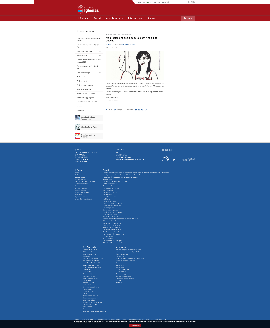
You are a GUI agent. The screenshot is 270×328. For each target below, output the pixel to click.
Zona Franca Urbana (89, 300)
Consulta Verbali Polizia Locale (112, 203)
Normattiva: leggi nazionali (86, 93)
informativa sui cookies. (187, 321)
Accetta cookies (135, 326)
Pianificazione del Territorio (91, 260)
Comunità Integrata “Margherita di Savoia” (88, 39)
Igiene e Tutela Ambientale (90, 278)
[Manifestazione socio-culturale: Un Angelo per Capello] (135, 65)
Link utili (79, 106)
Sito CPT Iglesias (108, 238)
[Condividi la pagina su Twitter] (139, 110)
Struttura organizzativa (82, 192)
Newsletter (80, 110)
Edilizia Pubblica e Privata (91, 265)
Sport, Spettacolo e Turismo (91, 287)
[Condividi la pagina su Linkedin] (142, 110)
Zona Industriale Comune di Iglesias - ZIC (95, 311)
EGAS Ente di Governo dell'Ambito (113, 243)
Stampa (119, 110)
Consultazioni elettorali (89, 298)
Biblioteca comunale (89, 276)
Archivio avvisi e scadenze (85, 85)
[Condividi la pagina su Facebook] (136, 110)
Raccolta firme (82, 55)
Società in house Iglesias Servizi (92, 302)
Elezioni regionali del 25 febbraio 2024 (88, 67)
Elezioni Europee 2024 (84, 51)
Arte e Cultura (111, 48)
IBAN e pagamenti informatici (112, 227)
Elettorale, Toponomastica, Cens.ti (93, 258)
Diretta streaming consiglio (111, 210)
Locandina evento (112, 101)
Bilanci (77, 172)
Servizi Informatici (88, 307)
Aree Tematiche (114, 18)
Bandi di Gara (79, 194)
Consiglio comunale (80, 179)
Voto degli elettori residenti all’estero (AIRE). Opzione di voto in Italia (122, 175)
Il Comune (83, 18)
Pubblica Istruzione (88, 282)
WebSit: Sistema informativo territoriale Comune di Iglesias (120, 219)
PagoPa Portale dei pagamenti (112, 225)
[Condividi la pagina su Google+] (146, 110)
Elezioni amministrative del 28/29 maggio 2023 (88, 61)
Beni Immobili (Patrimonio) (90, 274)
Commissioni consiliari (81, 183)
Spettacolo (86, 309)
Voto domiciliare (107, 179)
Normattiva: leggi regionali (85, 98)
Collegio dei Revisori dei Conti (83, 199)
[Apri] (100, 45)
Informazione (135, 18)
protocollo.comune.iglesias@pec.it (132, 159)
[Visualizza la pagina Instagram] (191, 2)
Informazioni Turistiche (89, 291)
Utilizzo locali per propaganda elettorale (115, 181)
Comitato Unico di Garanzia (88, 136)
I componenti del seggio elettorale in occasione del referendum (121, 177)
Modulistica (106, 199)
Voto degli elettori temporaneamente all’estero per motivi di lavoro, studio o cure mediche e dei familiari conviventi (136, 172)
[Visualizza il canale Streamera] (194, 2)
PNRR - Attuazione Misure (90, 252)
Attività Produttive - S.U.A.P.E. (91, 263)
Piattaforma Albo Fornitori (110, 216)
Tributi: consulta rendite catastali (113, 221)
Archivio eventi (82, 81)
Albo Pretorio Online (89, 127)
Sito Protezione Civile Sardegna (112, 240)
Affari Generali (87, 285)
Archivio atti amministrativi (111, 188)
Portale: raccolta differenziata (112, 232)
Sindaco (77, 175)
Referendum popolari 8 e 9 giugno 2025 (88, 46)
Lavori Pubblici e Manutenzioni (92, 267)
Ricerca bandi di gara (109, 201)
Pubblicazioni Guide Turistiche (87, 102)
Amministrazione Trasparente (88, 118)
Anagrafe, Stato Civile (89, 254)
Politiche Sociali (87, 269)
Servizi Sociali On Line (109, 197)
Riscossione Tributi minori (90, 296)
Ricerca (152, 18)
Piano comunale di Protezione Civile (113, 234)
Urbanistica (86, 256)
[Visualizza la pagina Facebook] (189, 2)
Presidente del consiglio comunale (85, 181)
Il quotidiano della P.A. (84, 89)
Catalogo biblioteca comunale (112, 205)
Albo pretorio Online (109, 186)
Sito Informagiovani (109, 236)
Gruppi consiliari (80, 186)
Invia (110, 110)
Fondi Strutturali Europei (90, 249)
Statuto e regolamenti (81, 190)
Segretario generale (81, 188)
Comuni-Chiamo (108, 190)
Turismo (188, 18)
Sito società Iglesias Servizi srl (112, 230)
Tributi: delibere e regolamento (112, 223)
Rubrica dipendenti (108, 208)
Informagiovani (87, 289)
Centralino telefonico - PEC (110, 183)
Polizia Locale (87, 280)
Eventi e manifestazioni (124, 35)
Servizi (97, 18)
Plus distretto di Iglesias (110, 214)
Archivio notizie (82, 77)
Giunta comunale (80, 177)
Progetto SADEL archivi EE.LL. (112, 192)
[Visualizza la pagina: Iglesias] (106, 35)
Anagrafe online (107, 194)
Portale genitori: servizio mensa (112, 212)
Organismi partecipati (81, 197)
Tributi (85, 293)
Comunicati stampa (83, 73)
